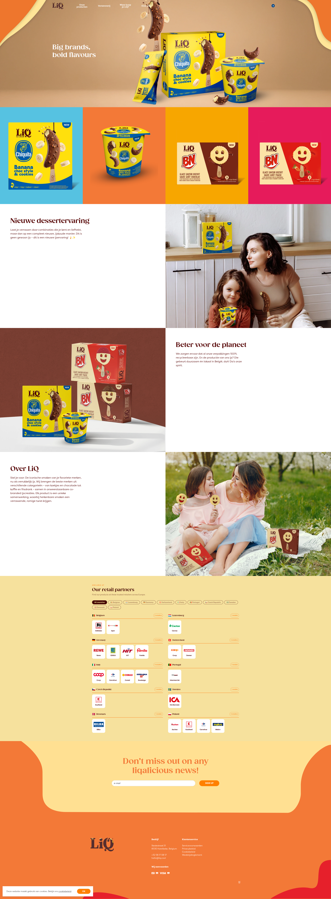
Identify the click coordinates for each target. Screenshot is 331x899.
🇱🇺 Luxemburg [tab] (132, 602)
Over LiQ (146, 6)
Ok (83, 891)
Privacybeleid (188, 848)
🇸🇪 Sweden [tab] (231, 602)
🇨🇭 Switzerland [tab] (165, 602)
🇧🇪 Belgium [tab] (115, 602)
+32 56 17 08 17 (159, 854)
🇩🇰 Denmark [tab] (99, 607)
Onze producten (82, 6)
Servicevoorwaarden (192, 845)
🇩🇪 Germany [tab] (148, 602)
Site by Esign (239, 882)
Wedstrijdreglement (192, 854)
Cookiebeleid (188, 851)
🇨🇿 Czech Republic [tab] (213, 602)
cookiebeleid (64, 891)
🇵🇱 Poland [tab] (114, 607)
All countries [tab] (99, 602)
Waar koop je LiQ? (125, 6)
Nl (273, 6)
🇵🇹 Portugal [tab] (195, 602)
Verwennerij (103, 6)
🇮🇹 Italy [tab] (181, 602)
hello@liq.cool (159, 858)
